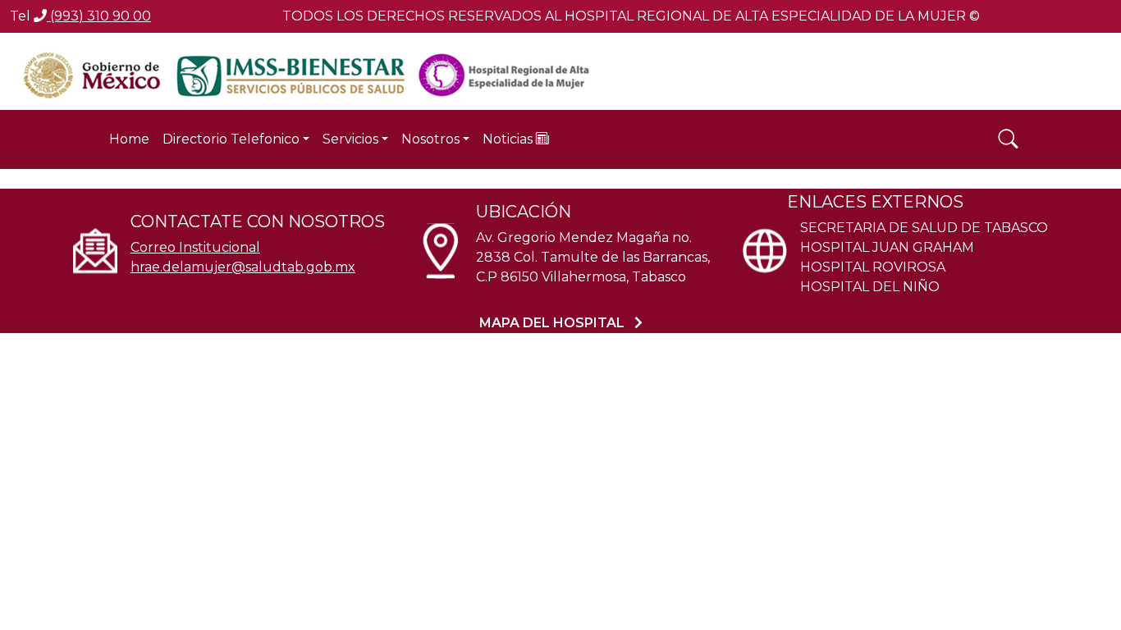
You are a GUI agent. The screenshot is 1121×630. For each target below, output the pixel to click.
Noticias (509, 139)
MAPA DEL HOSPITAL (553, 323)
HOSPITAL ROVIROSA (872, 267)
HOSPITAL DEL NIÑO (870, 286)
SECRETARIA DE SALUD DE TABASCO (924, 227)
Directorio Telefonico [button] (231, 139)
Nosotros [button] (430, 139)
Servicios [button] (350, 139)
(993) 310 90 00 (99, 16)
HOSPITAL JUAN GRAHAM (887, 247)
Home (129, 139)
